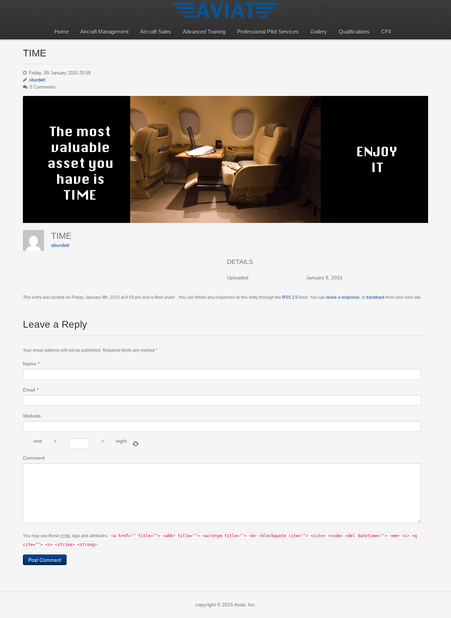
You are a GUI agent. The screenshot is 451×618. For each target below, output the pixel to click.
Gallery (318, 32)
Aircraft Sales (155, 32)
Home (62, 32)
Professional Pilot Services (268, 32)
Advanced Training (204, 32)
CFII (386, 32)
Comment (34, 458)
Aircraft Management (104, 32)
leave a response (342, 297)
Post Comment (44, 559)
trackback (375, 297)
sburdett (37, 80)
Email (30, 390)
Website (32, 416)
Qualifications (354, 32)
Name (31, 363)
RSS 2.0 (290, 297)
